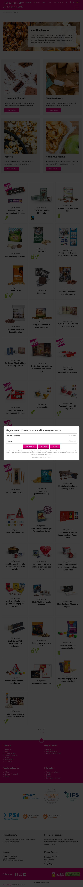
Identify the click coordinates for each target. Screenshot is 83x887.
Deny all (55, 446)
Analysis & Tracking (13, 435)
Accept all (43, 446)
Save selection (30, 446)
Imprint (44, 457)
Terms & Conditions (37, 457)
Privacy (49, 457)
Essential (10, 441)
